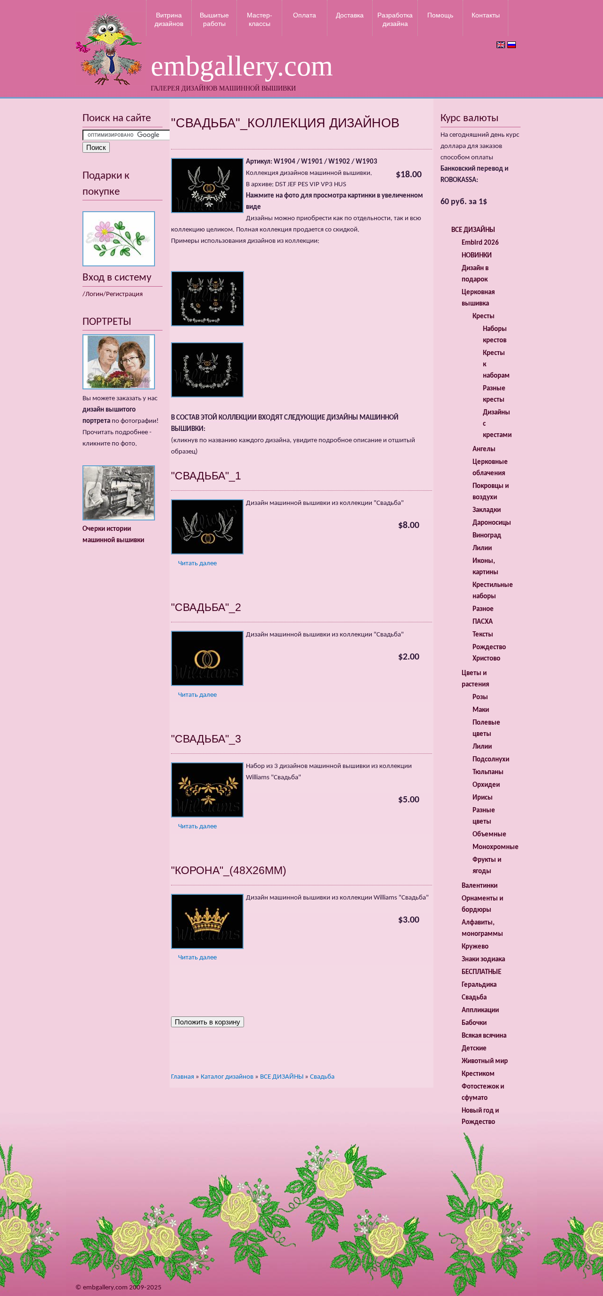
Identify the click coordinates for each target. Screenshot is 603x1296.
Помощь (440, 15)
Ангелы (484, 449)
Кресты (484, 316)
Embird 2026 (480, 243)
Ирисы (483, 797)
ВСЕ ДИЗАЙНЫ (281, 1077)
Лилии (482, 548)
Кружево (475, 946)
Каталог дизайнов (227, 1077)
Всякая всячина (484, 1036)
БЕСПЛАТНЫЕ (481, 972)
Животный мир (485, 1061)
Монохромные (496, 847)
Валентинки (479, 886)
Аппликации (480, 1010)
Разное (483, 609)
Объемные (489, 834)
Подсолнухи (491, 759)
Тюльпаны (488, 772)
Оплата (304, 15)
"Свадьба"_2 (206, 607)
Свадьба (322, 1077)
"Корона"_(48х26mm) (228, 870)
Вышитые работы (214, 19)
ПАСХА (483, 622)
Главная (182, 1077)
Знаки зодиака (483, 959)
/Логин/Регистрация (112, 294)
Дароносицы (492, 523)
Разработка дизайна (395, 19)
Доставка (350, 15)
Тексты (483, 634)
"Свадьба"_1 (206, 476)
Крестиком (478, 1074)
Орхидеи (486, 785)
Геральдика (479, 985)
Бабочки (474, 1023)
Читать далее (197, 563)
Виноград (487, 535)
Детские (474, 1048)
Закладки (487, 510)
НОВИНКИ (477, 255)
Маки (481, 710)
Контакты (486, 15)
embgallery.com (242, 66)
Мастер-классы (259, 19)
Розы (480, 697)
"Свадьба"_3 (206, 739)
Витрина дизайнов (169, 19)
